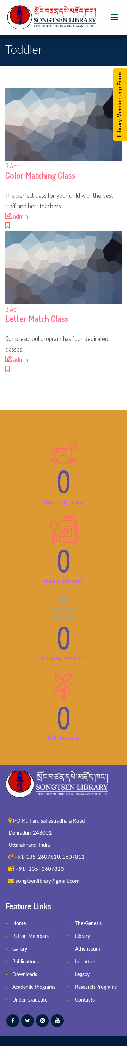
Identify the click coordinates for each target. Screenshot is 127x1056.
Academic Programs (33, 987)
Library (82, 936)
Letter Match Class (36, 318)
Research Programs (96, 987)
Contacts (85, 1000)
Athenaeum (87, 949)
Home (19, 923)
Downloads (24, 974)
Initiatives (85, 961)
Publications (25, 961)
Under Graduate (29, 1000)
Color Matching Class (40, 175)
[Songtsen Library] (53, 17)
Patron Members (30, 936)
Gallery (19, 949)
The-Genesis (88, 923)
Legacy (82, 974)
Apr (12, 166)
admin (20, 216)
